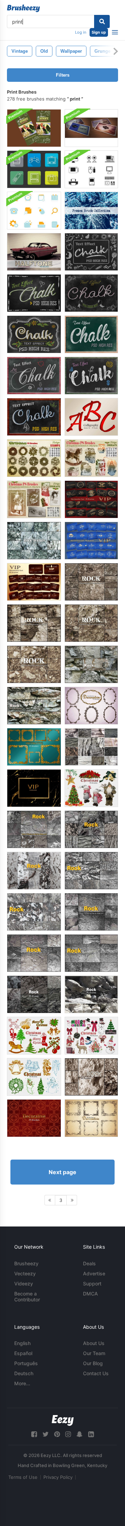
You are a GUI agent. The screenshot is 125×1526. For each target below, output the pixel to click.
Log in (80, 32)
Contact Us (96, 1373)
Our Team (94, 1353)
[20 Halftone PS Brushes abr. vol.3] (34, 252)
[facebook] (34, 1434)
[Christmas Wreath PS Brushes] (34, 458)
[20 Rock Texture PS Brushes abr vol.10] (91, 623)
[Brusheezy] (23, 8)
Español (23, 1353)
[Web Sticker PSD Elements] (34, 210)
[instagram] (68, 1434)
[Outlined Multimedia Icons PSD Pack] (34, 169)
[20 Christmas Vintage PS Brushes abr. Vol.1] (34, 1077)
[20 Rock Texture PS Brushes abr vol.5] (91, 829)
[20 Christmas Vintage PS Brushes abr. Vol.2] (34, 1036)
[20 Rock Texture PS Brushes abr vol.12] (34, 994)
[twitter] (45, 1434)
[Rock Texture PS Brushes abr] (34, 871)
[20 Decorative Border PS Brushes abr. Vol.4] (91, 1118)
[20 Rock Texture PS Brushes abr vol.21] (34, 541)
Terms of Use (23, 1477)
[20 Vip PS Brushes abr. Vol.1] (34, 788)
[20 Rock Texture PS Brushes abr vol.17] (91, 1077)
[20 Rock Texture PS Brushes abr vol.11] (91, 994)
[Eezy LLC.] (63, 1420)
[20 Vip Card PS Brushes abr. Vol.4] (91, 541)
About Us (94, 1343)
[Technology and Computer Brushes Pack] (91, 169)
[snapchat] (79, 1434)
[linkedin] (91, 1434)
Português (26, 1363)
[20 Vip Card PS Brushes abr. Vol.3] (91, 499)
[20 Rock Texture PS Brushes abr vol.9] (34, 623)
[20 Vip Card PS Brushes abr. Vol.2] (34, 582)
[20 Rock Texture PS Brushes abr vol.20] (34, 706)
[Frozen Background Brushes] (91, 210)
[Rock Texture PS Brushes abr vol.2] (34, 912)
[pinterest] (57, 1434)
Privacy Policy (58, 1477)
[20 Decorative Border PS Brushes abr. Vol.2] (34, 747)
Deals (89, 1263)
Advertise (94, 1273)
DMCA (90, 1294)
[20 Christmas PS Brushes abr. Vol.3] (91, 1036)
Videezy (23, 1283)
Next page (62, 1172)
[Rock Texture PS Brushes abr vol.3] (91, 871)
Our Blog (93, 1363)
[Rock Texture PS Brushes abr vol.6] (34, 829)
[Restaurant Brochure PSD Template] (34, 128)
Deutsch (23, 1373)
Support (92, 1283)
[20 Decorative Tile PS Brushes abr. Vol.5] (34, 1118)
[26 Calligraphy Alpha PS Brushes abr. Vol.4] (91, 417)
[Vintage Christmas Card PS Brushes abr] (34, 499)
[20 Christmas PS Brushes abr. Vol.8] (91, 788)
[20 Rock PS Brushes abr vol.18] (91, 747)
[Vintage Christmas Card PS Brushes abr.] (91, 458)
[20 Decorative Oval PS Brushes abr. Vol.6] (91, 706)
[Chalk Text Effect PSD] (91, 252)
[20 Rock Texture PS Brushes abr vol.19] (91, 664)
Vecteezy (25, 1273)
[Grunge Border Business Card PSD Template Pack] (91, 128)
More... (22, 1383)
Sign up (99, 32)
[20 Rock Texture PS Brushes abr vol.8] (91, 582)
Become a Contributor (27, 1296)
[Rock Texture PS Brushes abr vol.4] (91, 953)
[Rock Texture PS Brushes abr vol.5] (34, 953)
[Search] (102, 21)
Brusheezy (26, 1263)
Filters (62, 75)
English (22, 1343)
